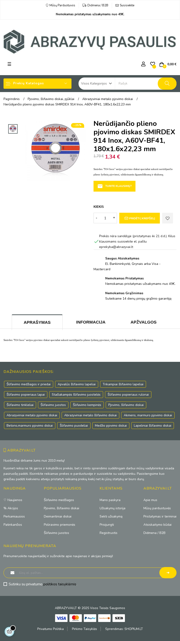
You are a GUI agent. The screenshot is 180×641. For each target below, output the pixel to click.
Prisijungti (107, 524)
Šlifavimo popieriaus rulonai (128, 394)
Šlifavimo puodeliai (74, 425)
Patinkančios (13, 524)
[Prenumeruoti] (167, 572)
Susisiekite (127, 5)
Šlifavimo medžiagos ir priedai (29, 384)
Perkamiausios (14, 516)
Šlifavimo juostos (53, 405)
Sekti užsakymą (111, 516)
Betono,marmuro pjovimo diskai (30, 425)
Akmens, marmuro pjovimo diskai (148, 415)
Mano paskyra (110, 500)
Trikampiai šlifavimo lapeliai (123, 384)
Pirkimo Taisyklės (84, 629)
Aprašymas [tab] (37, 322)
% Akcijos (11, 508)
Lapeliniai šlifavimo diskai (152, 425)
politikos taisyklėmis (59, 584)
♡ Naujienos (13, 500)
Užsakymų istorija (112, 508)
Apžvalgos (144, 322)
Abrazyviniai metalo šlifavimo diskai (90, 415)
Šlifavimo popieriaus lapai (26, 394)
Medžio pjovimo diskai (111, 425)
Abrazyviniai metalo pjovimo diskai (32, 415)
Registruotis (108, 533)
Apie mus (150, 500)
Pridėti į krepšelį (141, 218)
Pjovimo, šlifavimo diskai (126, 405)
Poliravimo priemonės (59, 524)
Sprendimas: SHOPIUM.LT (124, 629)
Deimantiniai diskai (57, 516)
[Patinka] (167, 218)
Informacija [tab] (90, 322)
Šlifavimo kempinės (87, 405)
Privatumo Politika (50, 629)
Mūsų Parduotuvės (62, 5)
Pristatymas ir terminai (159, 516)
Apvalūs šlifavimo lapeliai (77, 384)
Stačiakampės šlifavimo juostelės (76, 394)
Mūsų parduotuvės (157, 508)
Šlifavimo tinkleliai (20, 405)
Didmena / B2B (97, 5)
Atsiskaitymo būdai (157, 524)
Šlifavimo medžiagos (59, 500)
